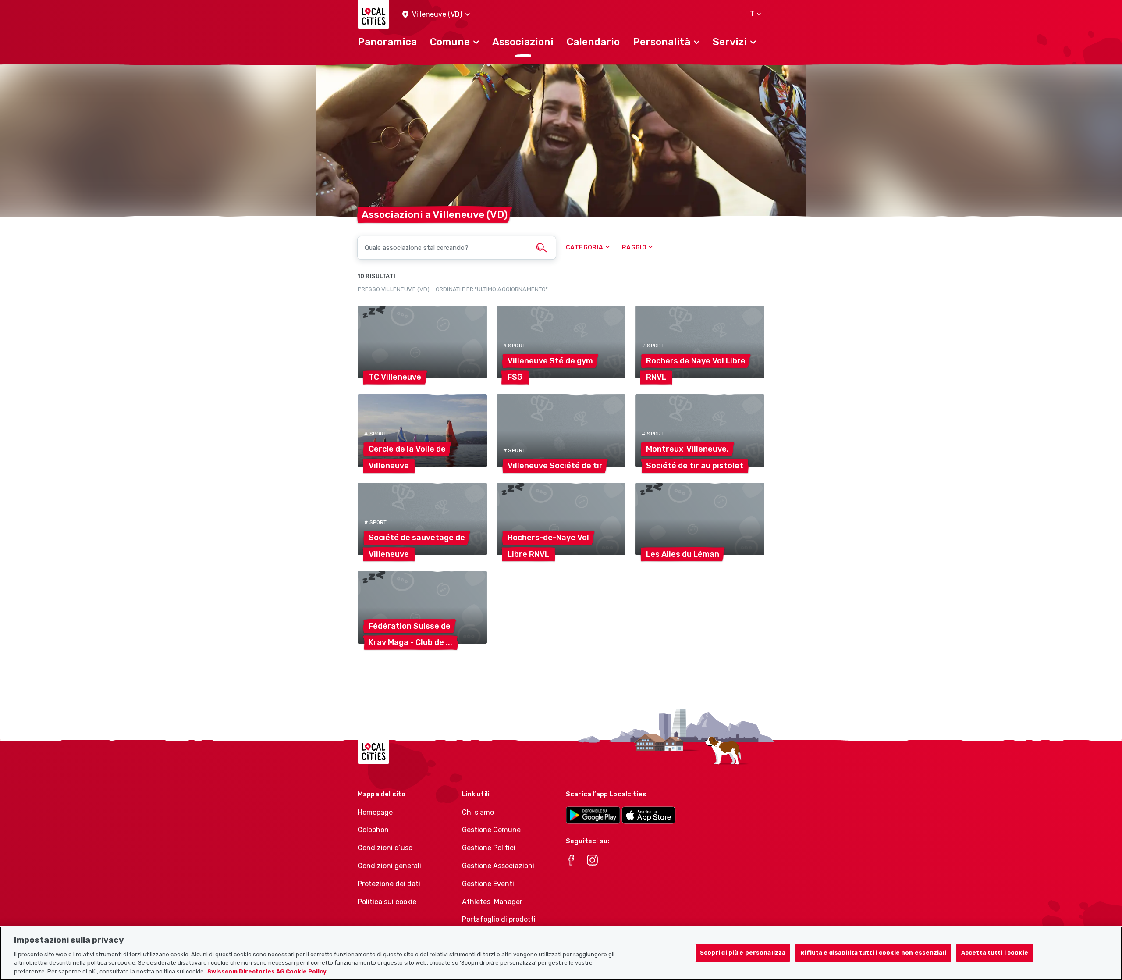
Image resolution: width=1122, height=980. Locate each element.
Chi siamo (478, 812)
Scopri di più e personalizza (743, 952)
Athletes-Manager (492, 902)
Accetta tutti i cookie (994, 952)
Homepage (375, 812)
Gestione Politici (488, 848)
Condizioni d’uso (385, 848)
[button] (436, 14)
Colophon (373, 830)
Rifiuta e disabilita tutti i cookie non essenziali (873, 952)
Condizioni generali (389, 866)
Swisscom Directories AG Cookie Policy (267, 971)
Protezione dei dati (389, 884)
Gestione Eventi (488, 884)
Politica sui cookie (387, 902)
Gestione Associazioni (498, 866)
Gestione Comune (491, 830)
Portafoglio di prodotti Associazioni (499, 924)
